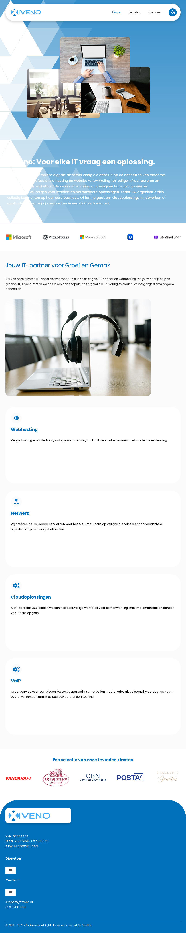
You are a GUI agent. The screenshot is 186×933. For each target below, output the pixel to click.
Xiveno (34, 925)
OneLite (86, 925)
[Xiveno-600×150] (26, 10)
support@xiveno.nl (19, 902)
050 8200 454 (15, 907)
